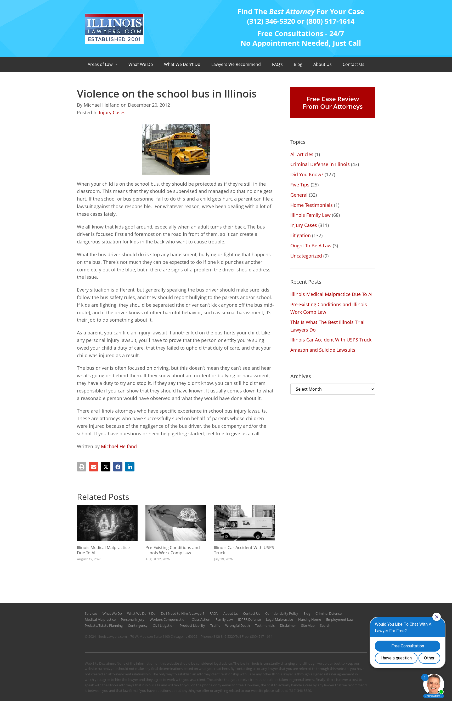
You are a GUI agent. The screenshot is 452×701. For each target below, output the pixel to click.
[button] (81, 466)
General (299, 195)
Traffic (215, 625)
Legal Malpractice (279, 619)
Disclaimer (288, 625)
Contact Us (353, 64)
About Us (322, 64)
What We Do (140, 64)
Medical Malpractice (100, 619)
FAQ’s (277, 64)
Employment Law (339, 619)
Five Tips (299, 184)
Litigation (300, 235)
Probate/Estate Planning (104, 625)
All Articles (301, 154)
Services (91, 613)
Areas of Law (100, 64)
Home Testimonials (311, 205)
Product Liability (192, 625)
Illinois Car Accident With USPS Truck (244, 550)
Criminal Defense (328, 613)
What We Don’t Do (182, 64)
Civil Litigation (163, 625)
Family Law (224, 619)
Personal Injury (132, 619)
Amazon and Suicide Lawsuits (322, 350)
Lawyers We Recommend (236, 64)
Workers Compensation (168, 619)
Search (325, 625)
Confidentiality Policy (281, 613)
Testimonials (265, 625)
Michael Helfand (119, 446)
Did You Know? (306, 174)
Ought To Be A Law (310, 245)
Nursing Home (309, 619)
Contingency (138, 625)
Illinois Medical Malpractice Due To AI (103, 550)
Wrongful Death (237, 625)
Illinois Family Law (310, 215)
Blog (298, 64)
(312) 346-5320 (223, 636)
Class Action (201, 619)
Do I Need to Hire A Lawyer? (182, 613)
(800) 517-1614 (261, 636)
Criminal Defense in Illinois (320, 164)
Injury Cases (112, 112)
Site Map (308, 625)
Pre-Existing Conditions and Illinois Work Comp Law (172, 550)
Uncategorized (306, 256)
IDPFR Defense (249, 619)
